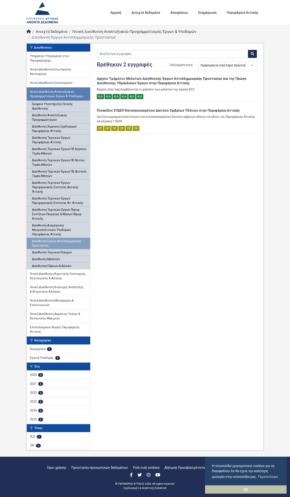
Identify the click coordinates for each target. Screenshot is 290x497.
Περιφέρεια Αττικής (242, 13)
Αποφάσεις (179, 13)
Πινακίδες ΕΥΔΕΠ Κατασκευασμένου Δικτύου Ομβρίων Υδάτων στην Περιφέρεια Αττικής (168, 110)
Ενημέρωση (207, 13)
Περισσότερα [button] (268, 477)
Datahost (160, 488)
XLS (100, 96)
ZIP (100, 128)
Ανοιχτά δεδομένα (145, 13)
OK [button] (246, 489)
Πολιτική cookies (146, 468)
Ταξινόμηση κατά (181, 65)
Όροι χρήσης (56, 468)
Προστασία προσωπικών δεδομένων (99, 468)
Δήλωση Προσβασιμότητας (186, 468)
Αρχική (115, 13)
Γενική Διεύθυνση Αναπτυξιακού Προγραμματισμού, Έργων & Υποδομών (134, 31)
